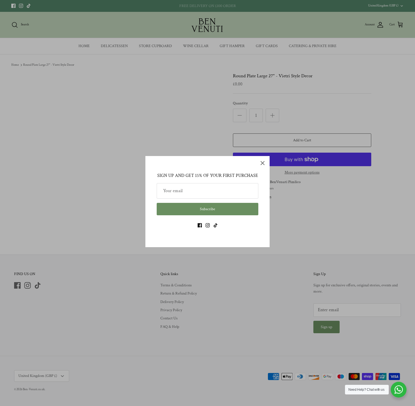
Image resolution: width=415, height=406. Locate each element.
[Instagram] (208, 225)
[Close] (262, 163)
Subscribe (207, 209)
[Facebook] (200, 225)
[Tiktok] (215, 225)
